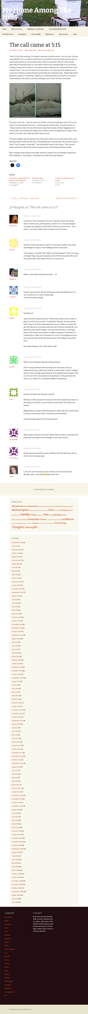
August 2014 (16, 639)
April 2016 (15, 574)
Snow (42, 50)
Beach (68, 506)
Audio (25, 506)
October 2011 (16, 760)
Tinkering (28, 527)
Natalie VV (12, 279)
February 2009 (16, 874)
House (43, 519)
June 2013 (15, 688)
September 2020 (17, 542)
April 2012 (15, 738)
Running (7, 978)
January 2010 (16, 834)
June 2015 (15, 603)
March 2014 (15, 656)
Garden (57, 514)
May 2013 (15, 692)
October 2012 (16, 717)
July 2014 (15, 642)
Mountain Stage (37, 178)
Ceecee (12, 250)
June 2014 (15, 646)
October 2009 (16, 845)
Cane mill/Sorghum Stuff (57, 29)
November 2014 (17, 628)
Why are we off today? (67, 198)
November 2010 (17, 799)
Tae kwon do (50, 523)
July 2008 (15, 899)
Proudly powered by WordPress (20, 1009)
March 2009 (15, 870)
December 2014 (17, 624)
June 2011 (15, 774)
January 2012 (16, 749)
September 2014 (17, 635)
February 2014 (16, 660)
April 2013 (15, 696)
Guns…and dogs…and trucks (24, 198)
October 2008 (16, 888)
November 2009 (17, 842)
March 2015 (15, 614)
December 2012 (17, 710)
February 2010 (16, 831)
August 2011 (16, 767)
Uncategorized (10, 992)
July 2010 (15, 813)
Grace (11, 399)
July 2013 (15, 685)
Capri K (11, 476)
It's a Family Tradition (51, 519)
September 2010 (17, 806)
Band (39, 506)
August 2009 (16, 852)
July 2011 (15, 770)
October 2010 (16, 802)
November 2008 (17, 884)
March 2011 (15, 785)
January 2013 (16, 706)
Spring (40, 523)
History (24, 519)
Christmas (15, 515)
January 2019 (16, 553)
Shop (75, 34)
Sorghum (35, 523)
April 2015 (15, 610)
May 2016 (15, 571)
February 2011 (16, 788)
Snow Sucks (28, 523)
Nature (70, 519)
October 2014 (16, 631)
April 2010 (15, 824)
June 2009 (15, 859)
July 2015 (15, 599)
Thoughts (30, 50)
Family (25, 514)
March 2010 (15, 827)
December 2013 (17, 667)
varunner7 (12, 297)
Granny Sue (13, 226)
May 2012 (15, 735)
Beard (71, 506)
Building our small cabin (35, 29)
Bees (26, 509)
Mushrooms (49, 34)
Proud (16, 523)
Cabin (51, 509)
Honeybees (22, 34)
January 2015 (16, 621)
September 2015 (17, 592)
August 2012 (16, 724)
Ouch (13, 523)
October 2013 (16, 674)
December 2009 (17, 838)
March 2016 (15, 578)
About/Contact (16, 29)
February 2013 (16, 703)
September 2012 (17, 721)
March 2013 (15, 699)
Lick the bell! (35, 34)
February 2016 (16, 582)
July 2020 (15, 546)
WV (35, 50)
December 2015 (17, 589)
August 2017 (16, 557)
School (23, 523)
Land (62, 519)
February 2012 (16, 745)
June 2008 (15, 902)
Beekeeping (18, 509)
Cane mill (56, 510)
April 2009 (15, 867)
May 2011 (15, 777)
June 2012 (15, 731)
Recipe (19, 523)
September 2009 (17, 849)
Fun (45, 514)
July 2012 (15, 728)
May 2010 (15, 820)
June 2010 (15, 817)
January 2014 (16, 664)
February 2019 (16, 550)
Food (32, 514)
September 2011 (17, 763)
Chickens (70, 510)
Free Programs (39, 515)
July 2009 (15, 856)
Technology (61, 522)
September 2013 (17, 678)
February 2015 (16, 617)
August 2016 (16, 564)
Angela (11, 318)
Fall (19, 515)
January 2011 (16, 792)
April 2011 (15, 781)
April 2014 (15, 653)
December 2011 (17, 753)
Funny (51, 515)
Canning (63, 510)
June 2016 (15, 567)
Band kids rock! (61, 506)
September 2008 (17, 891)
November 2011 (17, 756)
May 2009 (15, 863)
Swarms (44, 523)
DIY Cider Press (7, 34)
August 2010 (16, 810)
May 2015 (15, 607)
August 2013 (16, 681)
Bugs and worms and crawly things (39, 510)
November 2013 (17, 671)
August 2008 (16, 895)
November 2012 (17, 713)
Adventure (17, 506)
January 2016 (16, 585)
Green (63, 515)
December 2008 (17, 881)
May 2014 (15, 649)
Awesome (33, 506)
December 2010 (17, 795)
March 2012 (15, 742)
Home (4, 29)
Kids (59, 519)
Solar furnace (63, 34)
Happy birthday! (17, 519)
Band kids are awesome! (49, 506)
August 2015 (16, 596)
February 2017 (16, 560)
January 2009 (16, 877)
